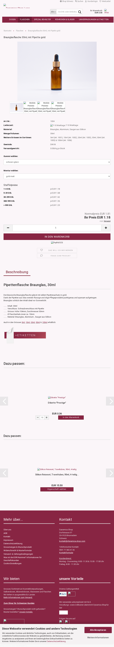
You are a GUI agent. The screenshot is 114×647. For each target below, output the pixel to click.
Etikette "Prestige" (57, 403)
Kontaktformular (66, 553)
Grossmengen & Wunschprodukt (18, 547)
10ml (28, 322)
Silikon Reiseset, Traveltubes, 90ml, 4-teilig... (57, 474)
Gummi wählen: (11, 156)
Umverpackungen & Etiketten (94, 19)
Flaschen (25, 19)
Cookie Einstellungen (13, 563)
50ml (38, 322)
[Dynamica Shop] (25, 6)
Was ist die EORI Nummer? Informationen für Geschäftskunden (23, 558)
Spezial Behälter (42, 19)
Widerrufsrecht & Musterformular (18, 550)
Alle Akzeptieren (98, 630)
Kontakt (7, 536)
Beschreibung (17, 272)
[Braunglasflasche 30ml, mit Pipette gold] (56, 71)
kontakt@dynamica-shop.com (72, 541)
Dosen (12, 19)
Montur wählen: (11, 170)
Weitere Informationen (98, 637)
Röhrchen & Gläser (65, 19)
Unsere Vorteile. (26, 612)
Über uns (7, 530)
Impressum (8, 540)
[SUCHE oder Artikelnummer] (80, 11)
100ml (44, 322)
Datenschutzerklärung (56, 641)
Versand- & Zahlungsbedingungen (18, 554)
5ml (23, 322)
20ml (33, 322)
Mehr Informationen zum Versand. (18, 597)
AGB (5, 533)
